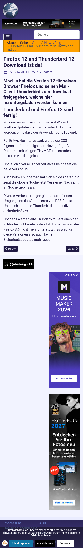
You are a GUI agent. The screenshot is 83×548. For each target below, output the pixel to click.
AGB (42, 523)
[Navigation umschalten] (7, 37)
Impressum (12, 523)
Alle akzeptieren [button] (21, 543)
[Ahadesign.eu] (10, 10)
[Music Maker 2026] (64, 330)
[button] (5, 543)
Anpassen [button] (65, 543)
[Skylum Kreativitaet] (41, 23)
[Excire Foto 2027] (64, 452)
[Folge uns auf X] (18, 263)
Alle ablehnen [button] (45, 543)
